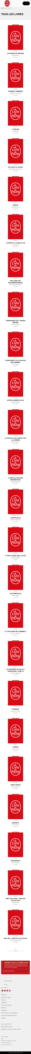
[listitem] (2, 990)
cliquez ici (15, 967)
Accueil (2, 8)
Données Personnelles (6, 1042)
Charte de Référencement (6, 1044)
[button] (19, 949)
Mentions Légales (5, 1036)
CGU (2, 1038)
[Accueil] (7, 3)
